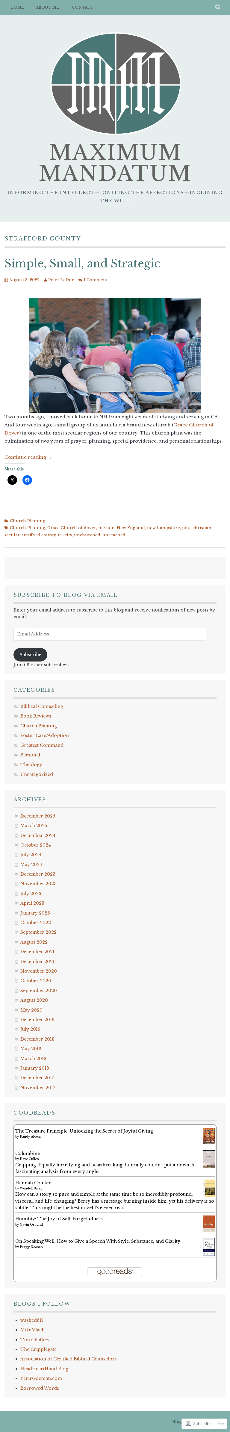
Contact (82, 7)
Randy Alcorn (30, 1137)
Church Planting (27, 520)
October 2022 (35, 922)
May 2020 (31, 1010)
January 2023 (35, 913)
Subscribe (30, 654)
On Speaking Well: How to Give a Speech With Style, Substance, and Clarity (97, 1241)
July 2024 (30, 854)
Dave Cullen (29, 1159)
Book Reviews (35, 716)
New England (131, 527)
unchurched (87, 535)
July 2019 (30, 1029)
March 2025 (33, 825)
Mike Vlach (32, 1330)
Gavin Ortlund (31, 1225)
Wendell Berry (31, 1188)
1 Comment (96, 279)
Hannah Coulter (33, 1183)
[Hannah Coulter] (209, 1195)
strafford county (39, 535)
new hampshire (163, 527)
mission (106, 527)
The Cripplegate (38, 1349)
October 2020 (35, 980)
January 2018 (34, 1068)
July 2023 (30, 893)
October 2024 (35, 845)
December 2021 (37, 951)
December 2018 (37, 1039)
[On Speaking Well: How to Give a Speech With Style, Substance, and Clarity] (209, 1254)
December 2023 (37, 874)
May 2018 (30, 1048)
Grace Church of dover (71, 527)
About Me (47, 7)
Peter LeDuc (61, 279)
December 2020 (38, 961)
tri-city (65, 535)
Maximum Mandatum (115, 163)
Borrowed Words (39, 1388)
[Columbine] (209, 1166)
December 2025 (37, 816)
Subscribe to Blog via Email (65, 595)
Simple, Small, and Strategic (82, 263)
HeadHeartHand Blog (44, 1369)
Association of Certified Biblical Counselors (68, 1359)
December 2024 (37, 835)
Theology (31, 764)
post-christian (196, 527)
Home (17, 7)
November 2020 (38, 971)
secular (12, 535)
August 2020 (34, 1000)
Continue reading (28, 457)
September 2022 (38, 932)
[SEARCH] (218, 7)
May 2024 (31, 864)
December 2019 (37, 1019)
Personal (30, 755)
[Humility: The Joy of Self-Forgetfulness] (209, 1230)
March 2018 (33, 1058)
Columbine (27, 1153)
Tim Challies (34, 1339)
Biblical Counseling (41, 706)
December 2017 (37, 1077)
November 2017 (37, 1087)
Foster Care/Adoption (44, 735)
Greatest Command (41, 745)
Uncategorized (36, 774)
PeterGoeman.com (41, 1378)
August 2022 (34, 942)
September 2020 (38, 990)
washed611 (31, 1320)
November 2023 (38, 883)
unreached (113, 535)
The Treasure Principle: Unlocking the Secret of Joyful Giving (84, 1131)
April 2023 (32, 903)
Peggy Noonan (31, 1247)
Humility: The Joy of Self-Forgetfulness (59, 1218)
